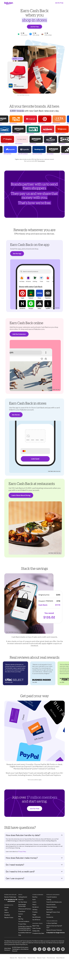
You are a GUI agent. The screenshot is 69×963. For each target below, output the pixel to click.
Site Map (20, 919)
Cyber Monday (36, 928)
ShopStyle (7, 915)
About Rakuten (60, 958)
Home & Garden (50, 904)
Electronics (49, 909)
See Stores (16, 415)
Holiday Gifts (35, 931)
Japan (6, 910)
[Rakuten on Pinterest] (58, 949)
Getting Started (22, 897)
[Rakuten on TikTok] (39, 949)
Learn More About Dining (21, 495)
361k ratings (36, 35)
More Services (51, 958)
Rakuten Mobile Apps (10, 897)
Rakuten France (8, 917)
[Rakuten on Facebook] (44, 949)
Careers (20, 914)
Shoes (48, 914)
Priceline (34, 912)
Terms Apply (41, 161)
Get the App (17, 254)
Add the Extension (19, 334)
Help (19, 935)
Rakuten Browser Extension (54, 930)
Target (34, 914)
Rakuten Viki (13, 958)
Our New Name (22, 902)
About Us (20, 899)
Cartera (6, 912)
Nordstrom (35, 907)
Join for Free (59, 3)
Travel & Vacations (51, 897)
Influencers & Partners (24, 909)
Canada (6, 907)
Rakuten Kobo (31, 958)
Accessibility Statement (24, 932)
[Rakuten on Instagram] (35, 949)
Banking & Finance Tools (53, 912)
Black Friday (35, 925)
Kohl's (34, 899)
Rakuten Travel (41, 958)
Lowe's (34, 902)
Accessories (49, 917)
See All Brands (36, 917)
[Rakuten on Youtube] (53, 949)
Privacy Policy (22, 851)
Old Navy (34, 909)
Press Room (21, 911)
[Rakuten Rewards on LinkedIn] (63, 949)
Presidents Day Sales (38, 933)
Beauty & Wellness (51, 907)
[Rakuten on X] (49, 949)
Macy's (34, 904)
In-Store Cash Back (51, 923)
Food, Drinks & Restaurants (54, 902)
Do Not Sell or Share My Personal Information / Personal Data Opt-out (25, 928)
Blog (19, 916)
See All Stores (36, 919)
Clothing (48, 899)
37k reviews (24, 35)
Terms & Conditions (23, 921)
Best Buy (34, 897)
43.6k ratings (48, 35)
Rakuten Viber (22, 958)
